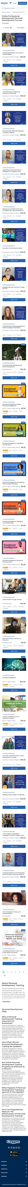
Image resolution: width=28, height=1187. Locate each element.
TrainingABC (7, 916)
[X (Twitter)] (9, 1147)
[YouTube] (16, 1148)
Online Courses (6, 12)
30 (5, 975)
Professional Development (19, 12)
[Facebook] (11, 1148)
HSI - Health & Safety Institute (12, 408)
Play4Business (8, 369)
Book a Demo (22, 3)
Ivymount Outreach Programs (12, 57)
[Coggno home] (4, 3)
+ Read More (6, 1001)
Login (14, 3)
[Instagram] (19, 1148)
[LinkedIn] (14, 1148)
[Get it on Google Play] (14, 1155)
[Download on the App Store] (14, 1152)
